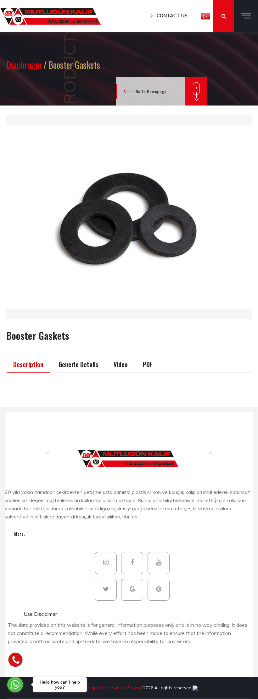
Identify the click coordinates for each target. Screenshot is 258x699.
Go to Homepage (151, 91)
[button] (205, 16)
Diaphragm (24, 64)
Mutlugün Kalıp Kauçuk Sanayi (111, 688)
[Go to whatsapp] (15, 684)
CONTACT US (172, 16)
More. (19, 533)
